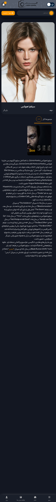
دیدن (11, 249)
